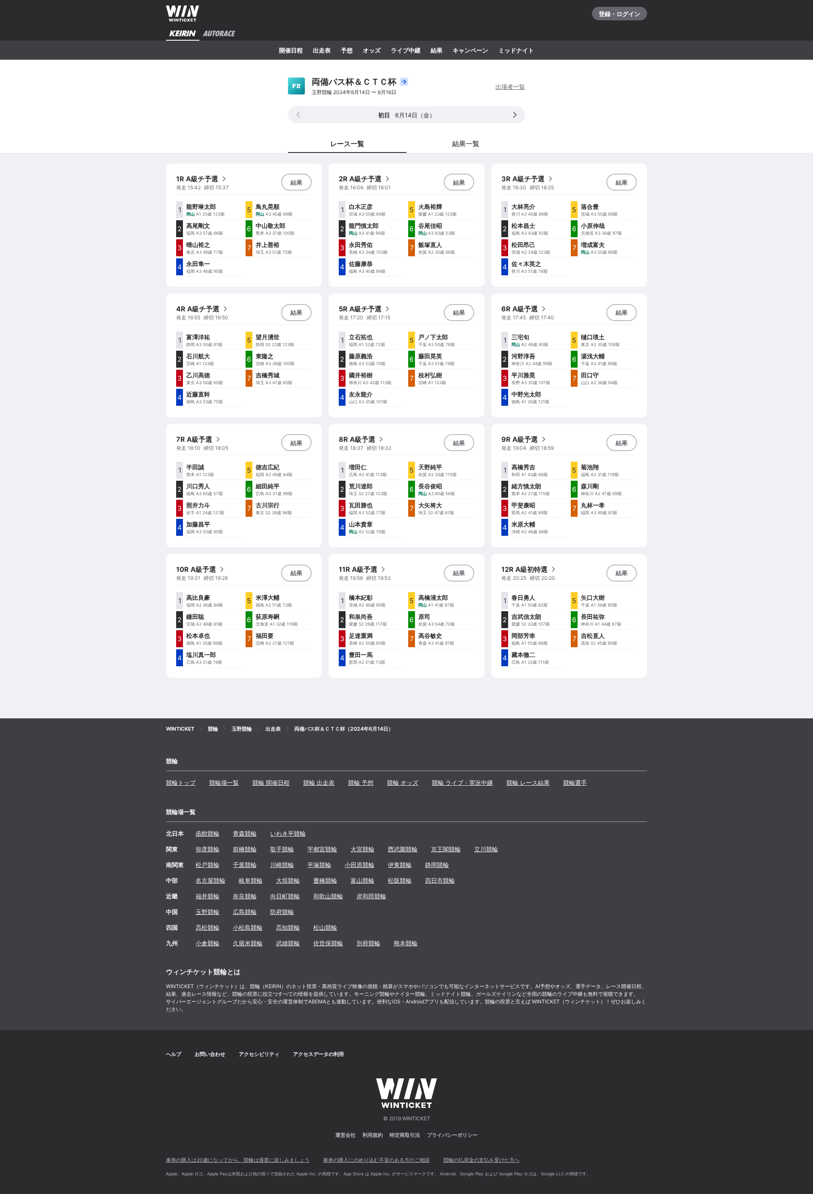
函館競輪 (207, 833)
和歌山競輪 (328, 896)
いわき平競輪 (288, 833)
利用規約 (372, 1135)
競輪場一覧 (224, 782)
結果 (436, 50)
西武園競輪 (403, 849)
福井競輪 (207, 896)
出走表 (322, 50)
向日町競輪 (285, 896)
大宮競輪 (362, 849)
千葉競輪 (245, 864)
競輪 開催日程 (271, 782)
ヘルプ (173, 1054)
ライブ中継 (405, 50)
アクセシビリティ (259, 1054)
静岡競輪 (437, 864)
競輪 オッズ (402, 782)
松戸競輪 (207, 864)
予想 (347, 50)
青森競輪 (245, 833)
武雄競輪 (288, 943)
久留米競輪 (248, 943)
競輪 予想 (360, 782)
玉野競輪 (207, 911)
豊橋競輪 (325, 880)
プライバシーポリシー (452, 1135)
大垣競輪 (288, 880)
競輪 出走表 (319, 782)
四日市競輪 (440, 880)
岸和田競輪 (371, 896)
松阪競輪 (400, 880)
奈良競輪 (245, 896)
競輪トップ (181, 782)
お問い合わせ (210, 1054)
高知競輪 (288, 927)
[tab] (465, 143)
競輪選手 (575, 782)
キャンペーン (470, 50)
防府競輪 (282, 911)
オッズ (372, 50)
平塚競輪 (319, 864)
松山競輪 (325, 927)
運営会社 (345, 1135)
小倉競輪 (207, 943)
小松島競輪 (248, 927)
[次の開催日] (515, 115)
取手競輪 (282, 849)
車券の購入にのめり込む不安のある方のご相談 (376, 1160)
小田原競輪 (359, 864)
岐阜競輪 (251, 880)
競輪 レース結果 (528, 782)
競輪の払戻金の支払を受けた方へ (481, 1160)
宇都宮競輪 (322, 849)
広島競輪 (245, 911)
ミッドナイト (516, 50)
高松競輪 (207, 927)
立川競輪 (486, 849)
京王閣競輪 (446, 849)
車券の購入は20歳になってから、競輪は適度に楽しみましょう (238, 1160)
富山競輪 (362, 880)
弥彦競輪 (207, 849)
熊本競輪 (406, 943)
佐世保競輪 (328, 943)
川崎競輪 (282, 864)
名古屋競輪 (210, 880)
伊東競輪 (400, 864)
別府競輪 (368, 943)
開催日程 (291, 50)
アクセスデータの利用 (318, 1054)
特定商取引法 (405, 1135)
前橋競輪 (245, 849)
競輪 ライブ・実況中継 (462, 782)
